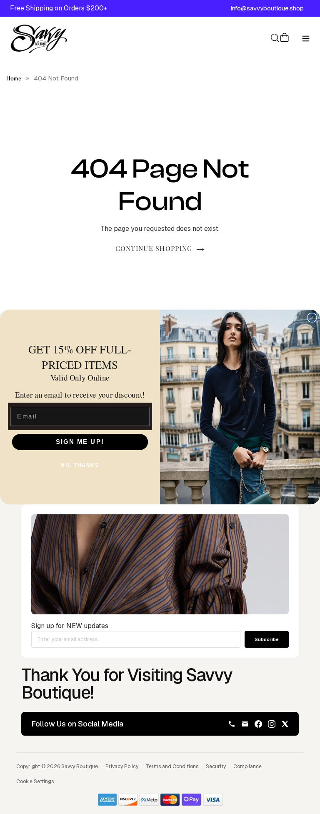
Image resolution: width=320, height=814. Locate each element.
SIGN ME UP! (80, 441)
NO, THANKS (80, 465)
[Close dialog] (312, 318)
